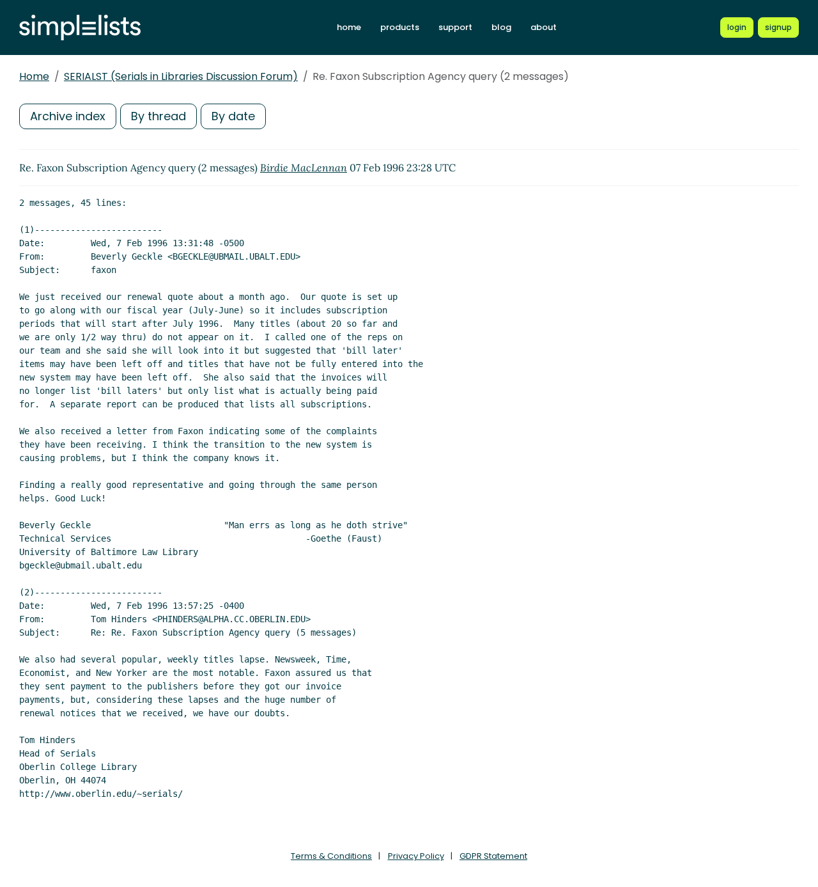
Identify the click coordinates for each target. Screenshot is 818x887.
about (543, 27)
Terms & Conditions (331, 856)
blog (501, 27)
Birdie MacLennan (303, 167)
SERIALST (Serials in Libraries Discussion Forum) (181, 76)
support (455, 27)
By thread (158, 116)
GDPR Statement (493, 856)
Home (34, 76)
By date (233, 116)
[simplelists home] (80, 28)
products (399, 27)
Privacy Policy (416, 856)
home (349, 27)
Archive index (67, 116)
